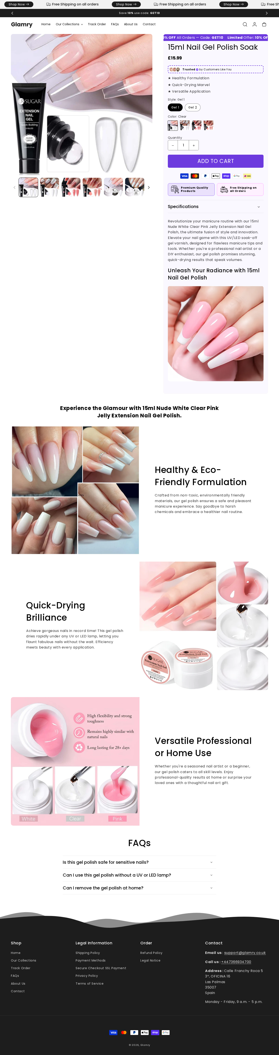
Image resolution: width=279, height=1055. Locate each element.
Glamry (145, 1045)
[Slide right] (148, 187)
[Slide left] (14, 187)
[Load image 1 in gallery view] (28, 187)
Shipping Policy (88, 953)
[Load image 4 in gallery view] (92, 187)
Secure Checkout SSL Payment (101, 968)
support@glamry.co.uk (245, 952)
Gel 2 (192, 107)
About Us (18, 983)
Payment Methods (91, 960)
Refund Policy (151, 953)
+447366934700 (236, 961)
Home (15, 953)
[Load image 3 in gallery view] (70, 187)
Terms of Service (90, 983)
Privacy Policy (87, 976)
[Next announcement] (266, 13)
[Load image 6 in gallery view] (134, 187)
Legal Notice (150, 960)
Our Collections (23, 960)
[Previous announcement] (12, 13)
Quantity (175, 138)
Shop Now (109, 4)
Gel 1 (175, 107)
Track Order (21, 968)
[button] (69, 24)
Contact (18, 991)
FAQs (15, 976)
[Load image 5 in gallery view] (113, 187)
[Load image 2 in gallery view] (49, 187)
